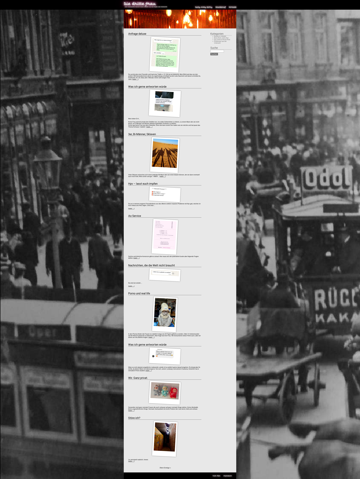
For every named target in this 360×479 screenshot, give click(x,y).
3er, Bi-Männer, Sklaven (142, 134)
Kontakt (232, 7)
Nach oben (216, 476)
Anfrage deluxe (137, 33)
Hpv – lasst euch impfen (143, 183)
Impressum (227, 476)
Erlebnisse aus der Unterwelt (220, 42)
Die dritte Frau (139, 3)
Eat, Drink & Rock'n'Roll (222, 39)
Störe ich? (134, 418)
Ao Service (135, 215)
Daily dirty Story (203, 7)
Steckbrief (220, 7)
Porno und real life (139, 293)
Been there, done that (221, 38)
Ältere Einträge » (165, 468)
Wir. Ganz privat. (138, 378)
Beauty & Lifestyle (220, 36)
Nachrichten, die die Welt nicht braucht (151, 265)
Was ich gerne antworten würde (147, 86)
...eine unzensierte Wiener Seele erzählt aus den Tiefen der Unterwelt (145, 6)
